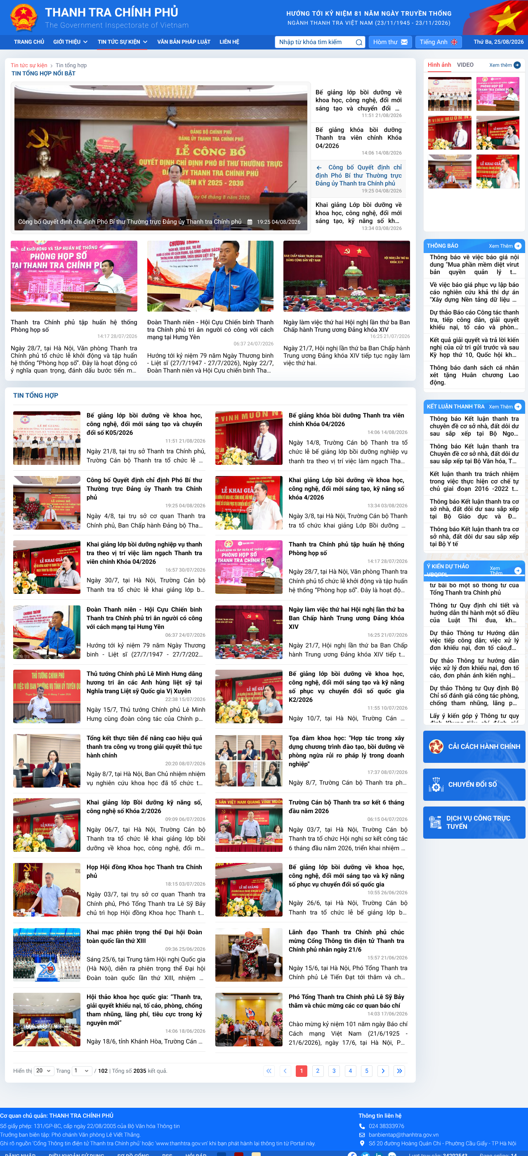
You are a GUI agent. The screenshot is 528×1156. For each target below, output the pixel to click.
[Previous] (285, 1071)
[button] (390, 42)
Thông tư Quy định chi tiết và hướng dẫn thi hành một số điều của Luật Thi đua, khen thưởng (474, 588)
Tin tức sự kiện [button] (119, 42)
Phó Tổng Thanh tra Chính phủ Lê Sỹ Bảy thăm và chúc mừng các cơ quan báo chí (346, 1001)
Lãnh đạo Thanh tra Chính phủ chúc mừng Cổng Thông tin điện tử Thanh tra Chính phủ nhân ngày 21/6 (346, 941)
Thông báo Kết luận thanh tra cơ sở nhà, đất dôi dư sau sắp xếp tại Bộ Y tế (474, 508)
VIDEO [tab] (465, 65)
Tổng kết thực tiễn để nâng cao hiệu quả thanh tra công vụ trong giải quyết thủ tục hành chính (144, 746)
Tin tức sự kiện (29, 65)
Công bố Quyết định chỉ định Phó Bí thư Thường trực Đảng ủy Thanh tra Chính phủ (359, 175)
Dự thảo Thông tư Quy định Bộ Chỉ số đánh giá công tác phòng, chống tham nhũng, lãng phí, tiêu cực (474, 671)
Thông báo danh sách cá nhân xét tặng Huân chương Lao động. (474, 346)
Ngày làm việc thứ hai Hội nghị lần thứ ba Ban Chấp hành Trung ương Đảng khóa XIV (346, 618)
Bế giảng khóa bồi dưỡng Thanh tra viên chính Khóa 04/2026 (359, 138)
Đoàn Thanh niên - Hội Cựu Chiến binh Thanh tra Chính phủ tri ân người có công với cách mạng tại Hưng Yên (144, 618)
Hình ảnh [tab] (439, 65)
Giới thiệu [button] (67, 42)
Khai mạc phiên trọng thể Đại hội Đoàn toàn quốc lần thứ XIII (144, 937)
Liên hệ (229, 42)
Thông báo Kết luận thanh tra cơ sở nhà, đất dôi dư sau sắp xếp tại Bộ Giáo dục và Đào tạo (474, 480)
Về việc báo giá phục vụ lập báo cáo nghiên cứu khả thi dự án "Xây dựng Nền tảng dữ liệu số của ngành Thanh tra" (474, 263)
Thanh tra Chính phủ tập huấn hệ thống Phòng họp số (346, 549)
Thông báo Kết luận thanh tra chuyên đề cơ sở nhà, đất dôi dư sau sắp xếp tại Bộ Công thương (474, 535)
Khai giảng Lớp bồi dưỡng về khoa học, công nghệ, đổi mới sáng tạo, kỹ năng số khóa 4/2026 (359, 213)
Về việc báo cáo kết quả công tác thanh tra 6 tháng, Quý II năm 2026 (474, 374)
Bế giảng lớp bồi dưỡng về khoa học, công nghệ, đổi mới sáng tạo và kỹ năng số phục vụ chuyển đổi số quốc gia (346, 875)
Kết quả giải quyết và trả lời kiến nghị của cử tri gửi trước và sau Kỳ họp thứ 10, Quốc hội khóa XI (474, 318)
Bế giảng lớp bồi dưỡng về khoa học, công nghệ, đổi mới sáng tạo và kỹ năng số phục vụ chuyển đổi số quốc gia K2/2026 (346, 686)
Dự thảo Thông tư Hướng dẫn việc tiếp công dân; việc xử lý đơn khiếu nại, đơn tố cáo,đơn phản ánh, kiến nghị (474, 616)
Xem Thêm (501, 246)
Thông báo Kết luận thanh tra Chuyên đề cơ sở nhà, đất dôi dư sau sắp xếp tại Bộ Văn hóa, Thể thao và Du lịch (474, 425)
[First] (269, 1071)
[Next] (383, 1071)
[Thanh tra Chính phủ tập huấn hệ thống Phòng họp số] (498, 94)
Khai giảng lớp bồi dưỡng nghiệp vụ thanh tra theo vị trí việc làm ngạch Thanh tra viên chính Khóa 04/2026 (144, 553)
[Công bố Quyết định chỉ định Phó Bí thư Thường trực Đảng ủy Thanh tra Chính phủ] (450, 171)
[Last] (399, 1071)
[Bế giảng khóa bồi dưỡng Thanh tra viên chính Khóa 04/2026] (450, 132)
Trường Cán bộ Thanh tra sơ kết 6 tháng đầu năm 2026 (346, 807)
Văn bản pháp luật (183, 42)
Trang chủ (29, 42)
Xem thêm (501, 65)
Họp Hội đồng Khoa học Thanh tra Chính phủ (144, 871)
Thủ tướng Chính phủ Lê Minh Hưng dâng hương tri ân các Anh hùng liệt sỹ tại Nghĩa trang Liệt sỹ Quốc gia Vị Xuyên (144, 682)
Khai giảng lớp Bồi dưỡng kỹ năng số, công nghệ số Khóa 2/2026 (144, 807)
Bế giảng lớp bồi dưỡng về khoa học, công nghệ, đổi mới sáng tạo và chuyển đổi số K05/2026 (359, 101)
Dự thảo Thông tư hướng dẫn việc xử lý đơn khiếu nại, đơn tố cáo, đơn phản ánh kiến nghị (474, 644)
